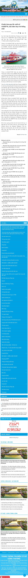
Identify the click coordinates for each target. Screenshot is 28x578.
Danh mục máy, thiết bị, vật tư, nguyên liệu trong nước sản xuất (13, 274)
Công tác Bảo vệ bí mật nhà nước (9, 378)
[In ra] (23, 33)
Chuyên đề (4, 250)
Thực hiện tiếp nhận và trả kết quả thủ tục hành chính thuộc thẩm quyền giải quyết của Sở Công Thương (13, 233)
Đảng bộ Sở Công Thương (7, 311)
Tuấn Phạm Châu (23, 134)
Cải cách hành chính (6, 236)
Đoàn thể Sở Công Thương (7, 283)
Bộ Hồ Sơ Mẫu (5, 247)
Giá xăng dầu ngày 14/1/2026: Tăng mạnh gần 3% (13, 156)
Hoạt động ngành (5, 242)
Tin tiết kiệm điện (5, 333)
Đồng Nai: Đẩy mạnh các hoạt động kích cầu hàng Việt (14, 142)
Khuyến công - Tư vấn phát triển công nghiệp (11, 347)
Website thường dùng (13, 437)
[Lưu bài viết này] (25, 33)
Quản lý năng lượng (6, 336)
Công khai (4, 244)
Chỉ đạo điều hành (6, 292)
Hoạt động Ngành (5, 306)
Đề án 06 (4, 286)
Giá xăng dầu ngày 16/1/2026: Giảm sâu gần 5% (13, 171)
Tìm (25, 223)
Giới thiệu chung (5, 389)
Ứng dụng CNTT (5, 358)
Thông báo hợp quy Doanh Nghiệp (9, 367)
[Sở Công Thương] (14, 3)
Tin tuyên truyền (5, 314)
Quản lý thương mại (6, 297)
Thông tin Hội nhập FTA (7, 317)
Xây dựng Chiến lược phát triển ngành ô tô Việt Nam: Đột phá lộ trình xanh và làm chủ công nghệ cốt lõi (13, 201)
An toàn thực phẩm (6, 303)
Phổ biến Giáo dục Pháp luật (8, 278)
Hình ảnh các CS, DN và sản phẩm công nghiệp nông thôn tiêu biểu (13, 256)
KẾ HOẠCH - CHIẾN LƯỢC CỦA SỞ (9, 262)
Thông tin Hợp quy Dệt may (8, 361)
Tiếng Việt (20, 0)
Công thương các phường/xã (8, 253)
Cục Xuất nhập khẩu (8, 84)
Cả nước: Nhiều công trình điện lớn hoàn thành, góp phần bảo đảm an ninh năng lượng (13, 165)
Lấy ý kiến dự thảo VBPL (7, 350)
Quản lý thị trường (6, 342)
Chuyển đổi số (5, 353)
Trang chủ (4, 552)
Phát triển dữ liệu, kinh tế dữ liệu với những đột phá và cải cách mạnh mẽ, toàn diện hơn (13, 189)
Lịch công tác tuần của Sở (7, 364)
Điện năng (4, 308)
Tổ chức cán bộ (5, 325)
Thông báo (4, 392)
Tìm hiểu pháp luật (6, 268)
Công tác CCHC (5, 375)
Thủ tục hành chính (6, 239)
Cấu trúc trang (11, 552)
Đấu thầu (4, 372)
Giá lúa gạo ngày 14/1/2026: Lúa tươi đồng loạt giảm (14, 149)
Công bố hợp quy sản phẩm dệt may (9, 271)
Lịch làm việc (4, 381)
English (25, 0)
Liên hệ (17, 552)
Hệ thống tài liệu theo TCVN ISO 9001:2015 (11, 319)
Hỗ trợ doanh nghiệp (6, 331)
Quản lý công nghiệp (6, 289)
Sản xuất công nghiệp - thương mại (9, 345)
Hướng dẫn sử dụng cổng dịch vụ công (10, 260)
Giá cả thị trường (5, 339)
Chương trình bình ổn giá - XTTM (9, 294)
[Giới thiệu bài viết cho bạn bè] (20, 33)
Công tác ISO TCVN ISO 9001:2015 (9, 265)
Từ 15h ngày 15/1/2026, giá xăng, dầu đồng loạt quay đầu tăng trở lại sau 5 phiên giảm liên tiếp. (13, 176)
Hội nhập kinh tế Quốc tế (7, 300)
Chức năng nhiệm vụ (6, 328)
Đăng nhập (23, 552)
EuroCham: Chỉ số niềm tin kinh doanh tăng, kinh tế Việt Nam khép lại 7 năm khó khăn (13, 197)
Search (3, 281)
